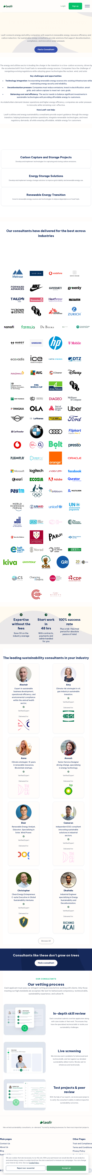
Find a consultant (46, 963)
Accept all (66, 1168)
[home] (8, 6)
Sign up (75, 6)
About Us (4, 1147)
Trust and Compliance (82, 1144)
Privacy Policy (79, 1151)
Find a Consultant (46, 49)
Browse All (46, 941)
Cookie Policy (34, 1163)
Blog (2, 1151)
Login (63, 6)
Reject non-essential (25, 1168)
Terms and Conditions (82, 1147)
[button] (87, 6)
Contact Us (5, 1144)
